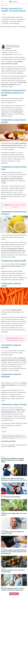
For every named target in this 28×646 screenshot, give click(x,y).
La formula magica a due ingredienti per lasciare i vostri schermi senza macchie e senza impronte (14, 551)
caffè (3, 264)
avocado (4, 350)
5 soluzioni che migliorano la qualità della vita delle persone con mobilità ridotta (12, 460)
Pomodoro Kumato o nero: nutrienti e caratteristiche (13, 570)
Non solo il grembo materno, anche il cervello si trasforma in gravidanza (12, 589)
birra (15, 102)
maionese (20, 390)
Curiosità (3, 477)
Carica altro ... (14, 593)
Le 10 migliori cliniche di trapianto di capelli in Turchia (12, 532)
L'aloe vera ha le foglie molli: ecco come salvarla (13, 514)
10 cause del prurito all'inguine (10, 497)
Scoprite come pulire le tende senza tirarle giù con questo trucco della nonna (14, 479)
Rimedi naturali (4, 5)
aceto (16, 152)
